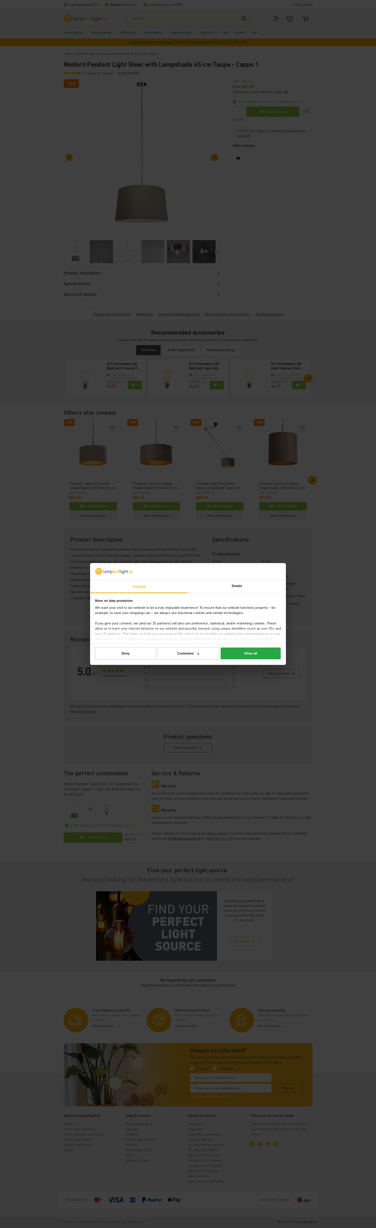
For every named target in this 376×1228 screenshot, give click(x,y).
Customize (185, 653)
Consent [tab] (139, 586)
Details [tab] (237, 586)
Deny (125, 653)
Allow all (250, 653)
